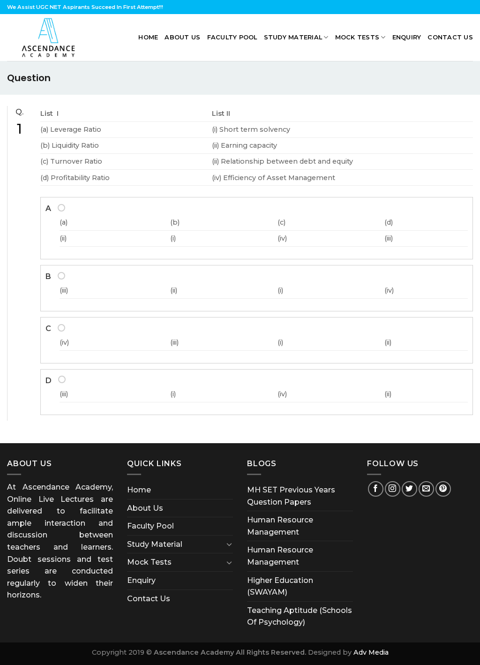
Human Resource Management (280, 526)
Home (148, 37)
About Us (182, 37)
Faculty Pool (232, 37)
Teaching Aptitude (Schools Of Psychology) (299, 616)
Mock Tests (357, 37)
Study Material (293, 37)
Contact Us (450, 37)
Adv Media (371, 652)
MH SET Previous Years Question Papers (291, 495)
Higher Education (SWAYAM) (280, 586)
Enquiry (406, 37)
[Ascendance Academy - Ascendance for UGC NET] (50, 37)
